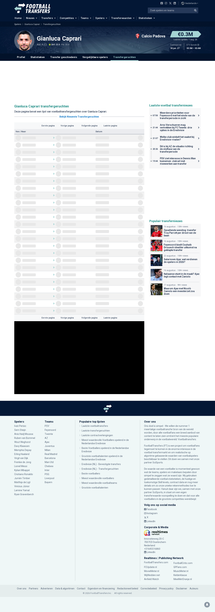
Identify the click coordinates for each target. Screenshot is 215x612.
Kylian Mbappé (22, 470)
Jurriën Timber (22, 478)
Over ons (21, 588)
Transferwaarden (121, 18)
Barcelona (50, 458)
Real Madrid (51, 454)
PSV (47, 426)
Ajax (47, 442)
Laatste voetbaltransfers (95, 426)
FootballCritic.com (183, 563)
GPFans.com (180, 567)
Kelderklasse (180, 575)
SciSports (158, 462)
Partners (33, 588)
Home (18, 18)
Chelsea (49, 466)
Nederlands (191, 3)
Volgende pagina (89, 126)
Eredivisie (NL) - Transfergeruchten (100, 469)
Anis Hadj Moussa (23, 434)
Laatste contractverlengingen (97, 435)
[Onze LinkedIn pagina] (174, 3)
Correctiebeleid (149, 588)
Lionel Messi (20, 466)
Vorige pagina (67, 126)
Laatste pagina (110, 126)
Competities (67, 18)
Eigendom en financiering (101, 588)
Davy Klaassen (22, 446)
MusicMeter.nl (181, 571)
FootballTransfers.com (156, 562)
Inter (47, 470)
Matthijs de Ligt (22, 482)
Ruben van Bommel (24, 438)
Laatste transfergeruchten (96, 430)
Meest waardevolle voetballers (98, 478)
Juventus (50, 446)
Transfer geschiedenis (63, 57)
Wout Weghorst (22, 442)
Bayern (48, 482)
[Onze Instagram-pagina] (165, 3)
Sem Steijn (20, 430)
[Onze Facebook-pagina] (161, 3)
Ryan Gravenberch (24, 494)
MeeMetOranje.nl (183, 579)
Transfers (47, 18)
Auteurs (194, 588)
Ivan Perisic (20, 426)
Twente (49, 434)
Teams (85, 18)
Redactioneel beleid (127, 588)
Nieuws (30, 18)
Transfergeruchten (52, 24)
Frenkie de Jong (22, 462)
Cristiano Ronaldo (23, 474)
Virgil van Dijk (21, 458)
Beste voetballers (91, 473)
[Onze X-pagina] (170, 3)
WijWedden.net (152, 575)
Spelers (99, 18)
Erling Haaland (21, 454)
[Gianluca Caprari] (24, 41)
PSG (47, 474)
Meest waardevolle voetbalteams (99, 483)
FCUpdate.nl (150, 567)
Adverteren (47, 588)
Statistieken (145, 18)
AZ (46, 438)
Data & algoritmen (64, 588)
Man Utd (49, 462)
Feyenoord (50, 430)
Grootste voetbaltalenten (95, 487)
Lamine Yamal (22, 490)
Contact (81, 588)
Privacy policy (166, 588)
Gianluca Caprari (32, 24)
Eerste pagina (48, 126)
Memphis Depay (22, 450)
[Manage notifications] (207, 604)
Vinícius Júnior (22, 486)
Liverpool (49, 478)
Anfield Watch (151, 579)
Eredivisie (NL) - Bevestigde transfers (101, 464)
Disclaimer (181, 588)
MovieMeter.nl (151, 571)
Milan (47, 450)
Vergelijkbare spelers (95, 57)
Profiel (21, 57)
